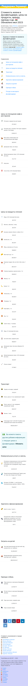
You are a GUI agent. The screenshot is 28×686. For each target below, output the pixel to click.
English (4, 668)
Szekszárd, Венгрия (8, 642)
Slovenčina (5, 676)
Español (4, 672)
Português (5, 674)
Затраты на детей (11, 83)
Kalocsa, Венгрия (7, 641)
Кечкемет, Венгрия (7, 645)
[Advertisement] (14, 105)
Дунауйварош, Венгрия (9, 639)
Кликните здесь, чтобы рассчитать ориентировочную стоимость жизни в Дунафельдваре (13, 49)
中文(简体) (5, 679)
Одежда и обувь (11, 87)
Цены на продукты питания (14, 68)
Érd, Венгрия (6, 647)
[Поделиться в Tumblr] (14, 621)
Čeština (4, 677)
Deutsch (4, 680)
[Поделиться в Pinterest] (18, 621)
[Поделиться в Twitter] (10, 621)
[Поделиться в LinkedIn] (23, 621)
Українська (5, 671)
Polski (4, 669)
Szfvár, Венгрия (7, 644)
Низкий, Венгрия (7, 650)
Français (4, 682)
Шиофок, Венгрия (7, 649)
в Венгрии (15, 25)
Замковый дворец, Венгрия (10, 652)
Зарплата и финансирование (14, 80)
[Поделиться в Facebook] (5, 621)
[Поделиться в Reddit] (5, 625)
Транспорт (9, 72)
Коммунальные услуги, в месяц (15, 76)
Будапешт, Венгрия (7, 653)
